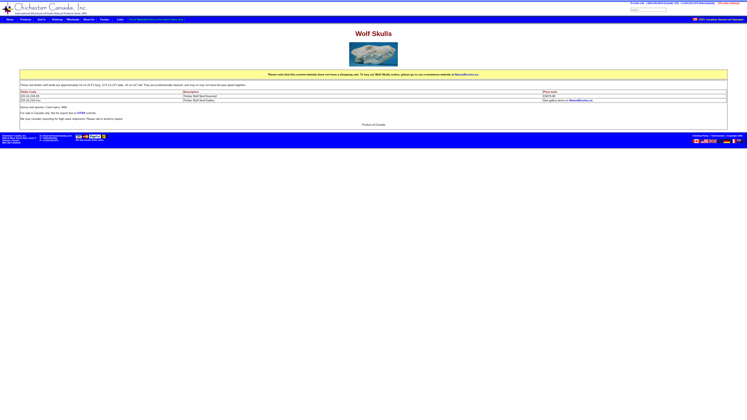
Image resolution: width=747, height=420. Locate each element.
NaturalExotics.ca (466, 74)
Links (120, 19)
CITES (81, 113)
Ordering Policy (700, 136)
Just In (41, 19)
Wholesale (73, 19)
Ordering (57, 19)
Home (9, 19)
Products (25, 19)
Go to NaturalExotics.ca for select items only (156, 19)
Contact (104, 19)
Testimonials (717, 136)
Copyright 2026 (735, 136)
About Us (88, 19)
